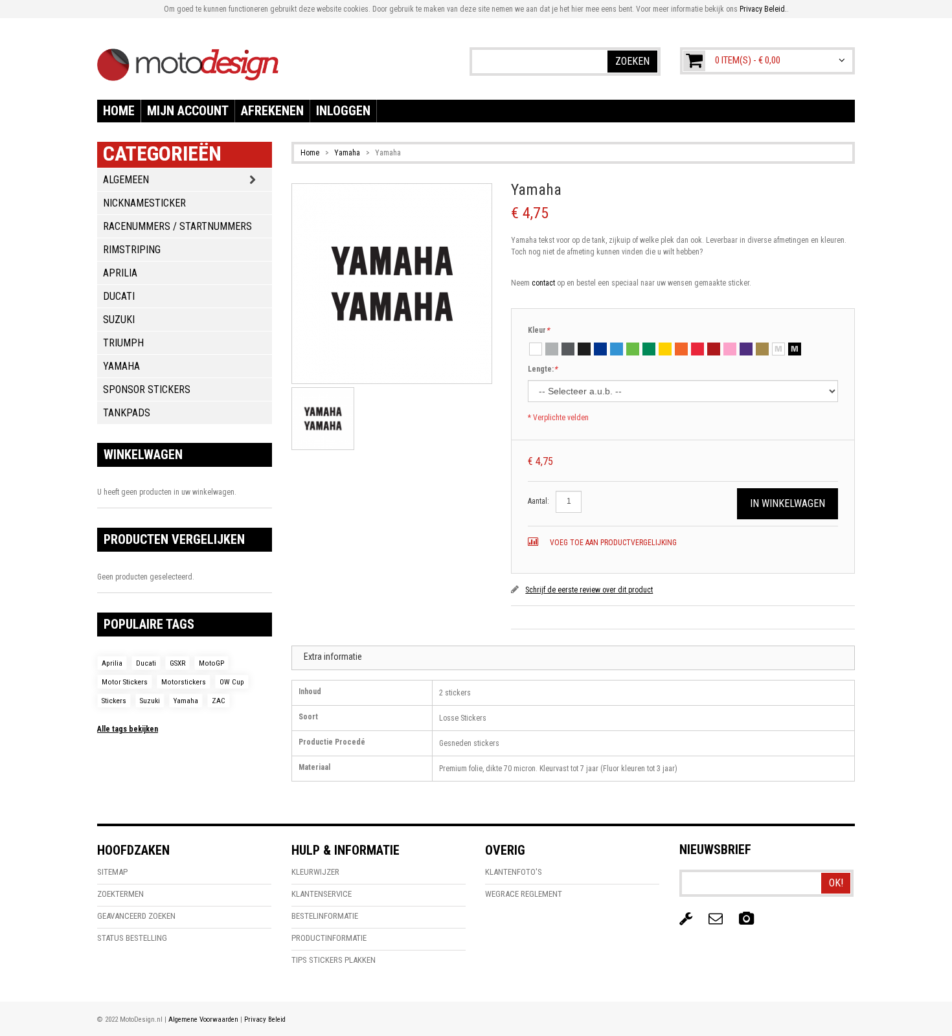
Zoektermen (120, 894)
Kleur (538, 330)
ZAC (218, 701)
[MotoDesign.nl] (187, 58)
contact (543, 282)
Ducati (146, 663)
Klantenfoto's (513, 872)
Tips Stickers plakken (333, 960)
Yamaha (347, 152)
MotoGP (211, 663)
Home (119, 110)
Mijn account (188, 110)
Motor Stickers (125, 682)
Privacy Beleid (265, 1019)
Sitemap (112, 872)
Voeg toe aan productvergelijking (612, 542)
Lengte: (542, 369)
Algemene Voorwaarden (203, 1019)
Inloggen (343, 110)
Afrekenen (272, 110)
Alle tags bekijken (127, 729)
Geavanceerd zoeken (136, 916)
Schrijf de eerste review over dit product (589, 589)
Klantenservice (321, 894)
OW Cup (232, 682)
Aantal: (538, 501)
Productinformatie (329, 938)
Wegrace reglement (523, 894)
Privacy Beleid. (763, 9)
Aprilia (112, 663)
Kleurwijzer (315, 872)
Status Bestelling (132, 938)
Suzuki (150, 701)
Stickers (114, 701)
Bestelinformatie (324, 916)
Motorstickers (183, 682)
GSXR (177, 663)
